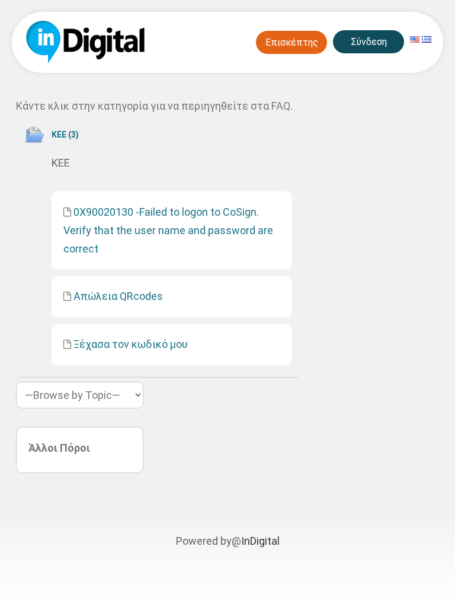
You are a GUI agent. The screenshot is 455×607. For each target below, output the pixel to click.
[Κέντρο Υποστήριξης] (84, 42)
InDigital (260, 541)
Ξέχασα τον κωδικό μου (130, 344)
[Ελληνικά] (426, 39)
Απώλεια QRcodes (118, 296)
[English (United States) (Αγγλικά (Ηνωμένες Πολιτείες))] (414, 39)
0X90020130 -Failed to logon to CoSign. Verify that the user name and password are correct (168, 230)
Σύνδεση (369, 41)
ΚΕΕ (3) (65, 134)
